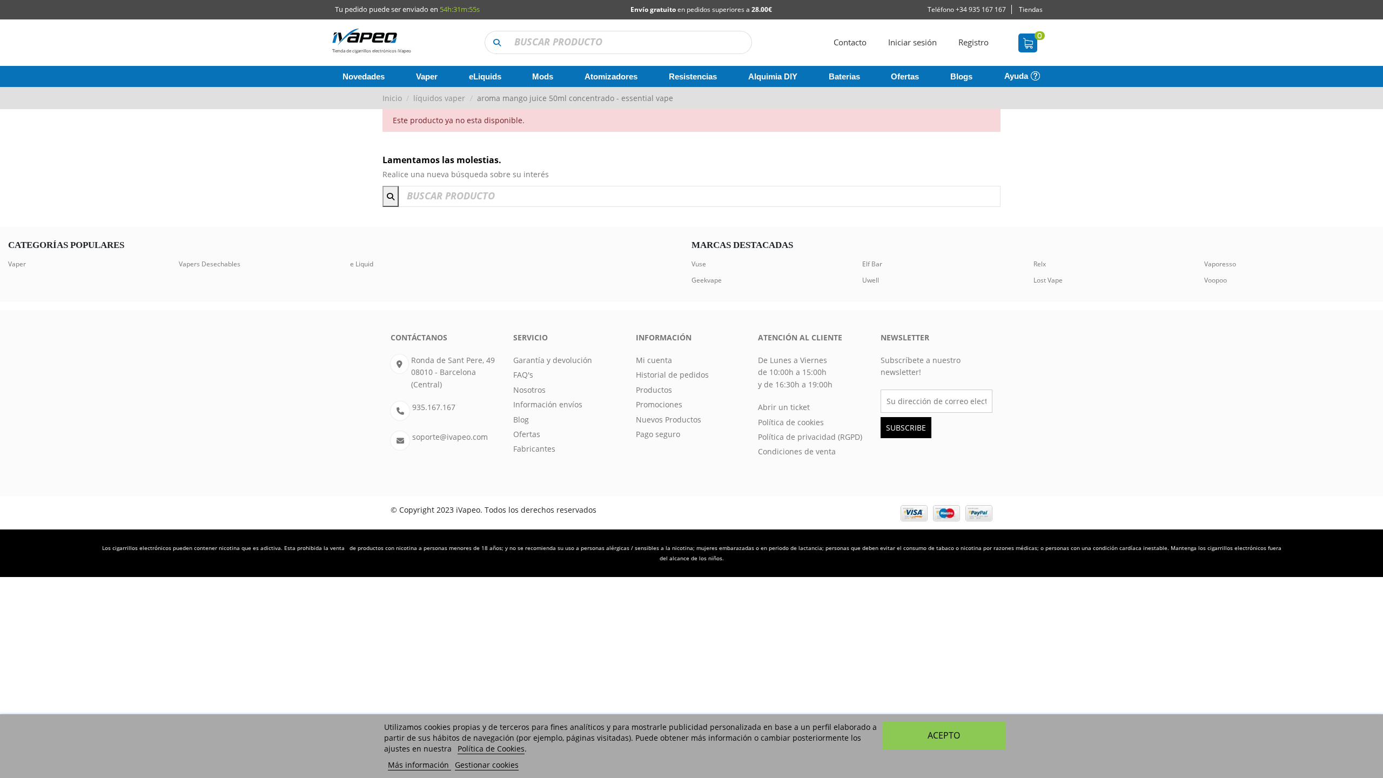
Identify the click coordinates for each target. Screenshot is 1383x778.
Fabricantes (534, 449)
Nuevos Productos (668, 419)
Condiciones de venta (797, 451)
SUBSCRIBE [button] (906, 427)
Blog (521, 419)
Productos (654, 390)
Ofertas (526, 434)
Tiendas (1031, 9)
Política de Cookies (491, 748)
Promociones (659, 404)
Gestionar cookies (487, 765)
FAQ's (523, 375)
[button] (497, 42)
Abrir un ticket (784, 407)
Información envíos (547, 404)
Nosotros (529, 390)
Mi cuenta (654, 360)
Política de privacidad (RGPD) (810, 437)
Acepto (944, 735)
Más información (419, 765)
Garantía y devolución (552, 360)
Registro (973, 42)
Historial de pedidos (672, 375)
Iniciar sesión (912, 42)
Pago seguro (658, 434)
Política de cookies (791, 422)
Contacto (850, 42)
